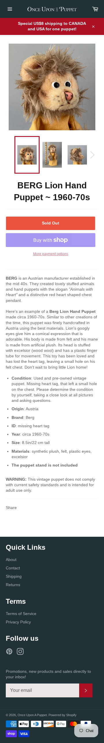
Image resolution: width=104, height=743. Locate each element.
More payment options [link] (50, 254)
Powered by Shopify (63, 715)
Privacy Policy (18, 622)
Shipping (14, 576)
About (11, 559)
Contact (13, 568)
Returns (13, 584)
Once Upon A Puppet (32, 715)
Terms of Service (21, 613)
